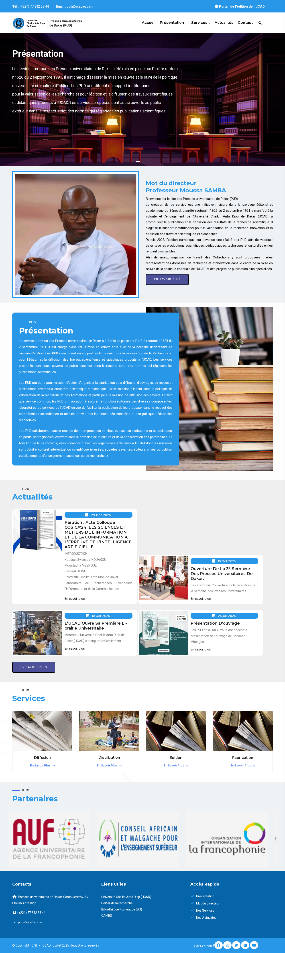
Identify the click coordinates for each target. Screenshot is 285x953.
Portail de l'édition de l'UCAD (241, 6)
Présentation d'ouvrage (215, 623)
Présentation (172, 22)
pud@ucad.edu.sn (30, 922)
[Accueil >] (42, 21)
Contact (245, 22)
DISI (34, 945)
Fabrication (242, 758)
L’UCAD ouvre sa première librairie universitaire (96, 626)
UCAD (47, 945)
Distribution (109, 757)
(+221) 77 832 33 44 (31, 912)
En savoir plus (31, 136)
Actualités (224, 22)
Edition (176, 758)
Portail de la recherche (117, 903)
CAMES (106, 915)
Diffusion (42, 758)
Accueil (148, 22)
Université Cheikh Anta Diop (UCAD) (126, 897)
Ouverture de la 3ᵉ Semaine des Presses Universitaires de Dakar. (222, 573)
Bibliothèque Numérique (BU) (121, 909)
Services (199, 22)
